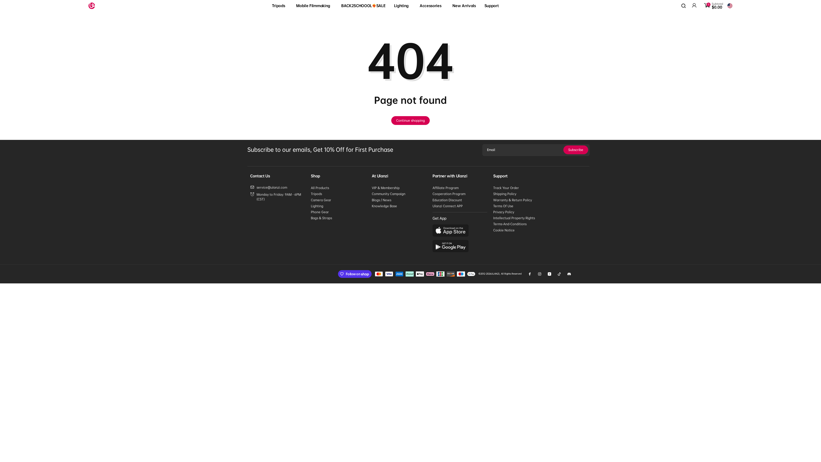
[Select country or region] (729, 5)
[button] (280, 6)
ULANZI (495, 273)
